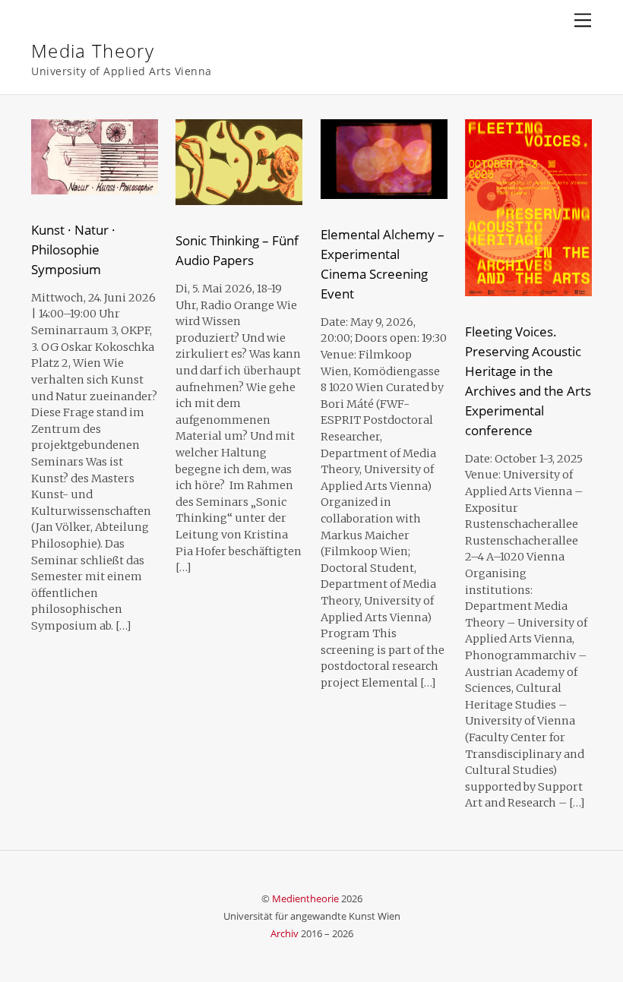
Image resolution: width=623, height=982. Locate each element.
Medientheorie (305, 898)
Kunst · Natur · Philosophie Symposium (73, 249)
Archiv (284, 933)
